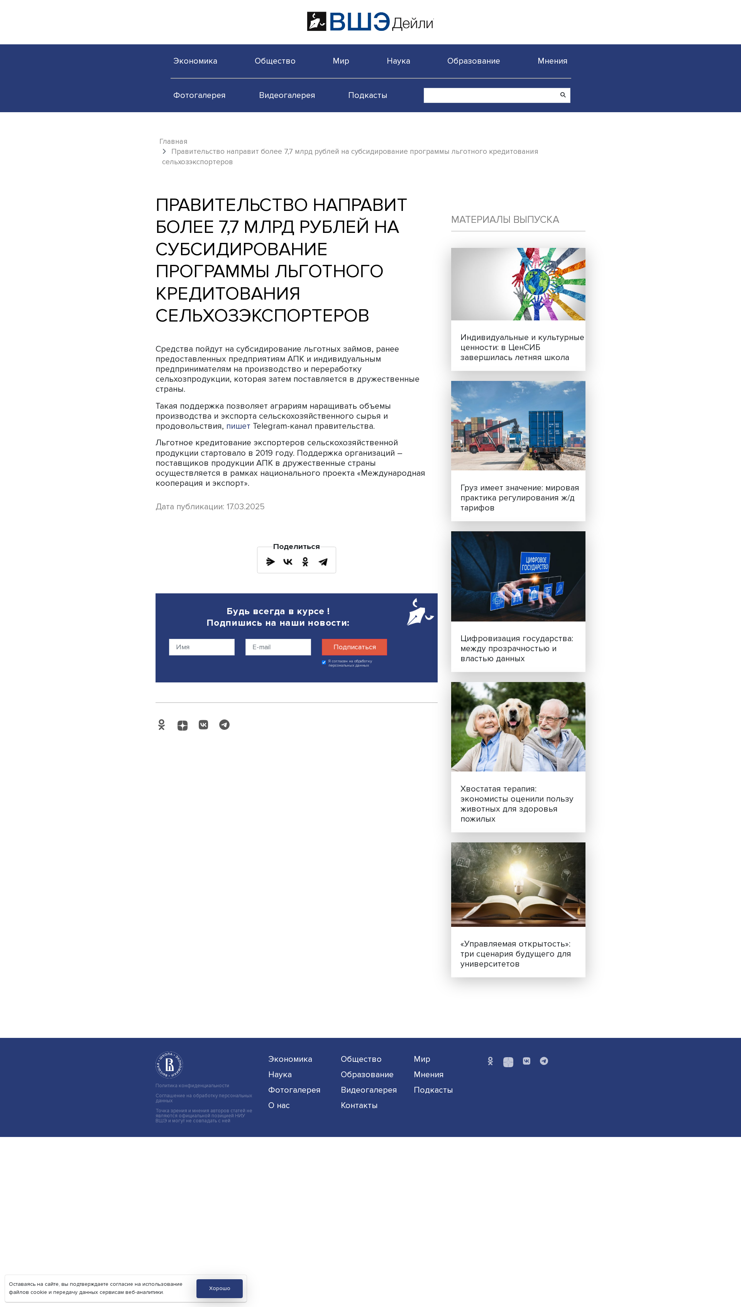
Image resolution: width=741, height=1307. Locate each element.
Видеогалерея (287, 95)
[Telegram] (323, 562)
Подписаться (354, 647)
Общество (275, 61)
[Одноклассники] (305, 562)
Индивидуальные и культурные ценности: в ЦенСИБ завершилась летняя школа (522, 347)
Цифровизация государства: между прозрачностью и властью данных (516, 648)
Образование (473, 61)
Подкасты (367, 95)
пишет (238, 426)
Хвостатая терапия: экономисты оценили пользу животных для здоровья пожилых (517, 804)
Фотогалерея (199, 95)
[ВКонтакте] (288, 562)
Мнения (553, 61)
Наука (398, 61)
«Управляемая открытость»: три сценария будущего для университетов (515, 954)
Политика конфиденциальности (192, 1085)
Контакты (359, 1105)
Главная (173, 141)
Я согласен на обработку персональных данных (350, 663)
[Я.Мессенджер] (270, 562)
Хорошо (219, 1288)
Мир (341, 61)
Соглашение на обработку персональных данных (204, 1098)
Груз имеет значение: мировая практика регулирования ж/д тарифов (519, 498)
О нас (279, 1105)
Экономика (195, 61)
